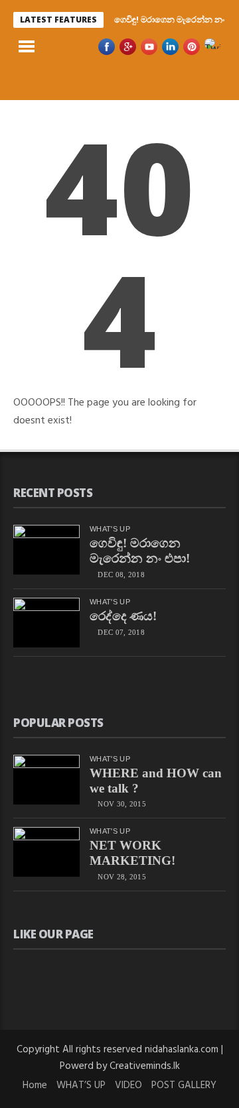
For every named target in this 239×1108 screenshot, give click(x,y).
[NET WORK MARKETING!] (46, 852)
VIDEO (128, 1085)
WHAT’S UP (81, 1085)
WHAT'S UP (110, 529)
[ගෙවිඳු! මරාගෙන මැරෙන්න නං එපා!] (46, 550)
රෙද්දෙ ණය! (123, 616)
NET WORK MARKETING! (132, 852)
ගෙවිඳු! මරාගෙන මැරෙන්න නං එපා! (140, 550)
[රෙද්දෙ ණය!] (46, 622)
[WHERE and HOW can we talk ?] (46, 779)
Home (35, 1085)
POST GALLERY (183, 1085)
